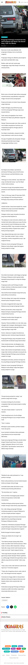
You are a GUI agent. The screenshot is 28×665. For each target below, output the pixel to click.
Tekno (18, 648)
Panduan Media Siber (14, 657)
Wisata (13, 648)
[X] (11, 606)
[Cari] (19, 2)
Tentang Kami (14, 655)
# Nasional (4, 600)
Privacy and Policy (22, 655)
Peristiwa (8, 646)
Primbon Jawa (6, 648)
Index (24, 648)
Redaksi (8, 655)
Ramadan (7, 651)
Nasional (14, 646)
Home (3, 655)
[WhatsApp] (15, 606)
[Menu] (2, 2)
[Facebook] (7, 606)
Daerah (20, 646)
